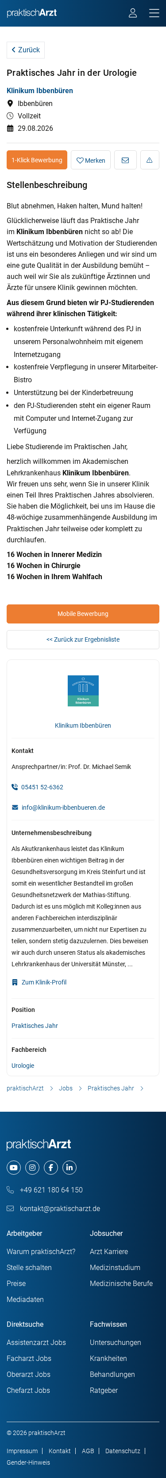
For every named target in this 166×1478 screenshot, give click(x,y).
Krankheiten (108, 1358)
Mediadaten (25, 1299)
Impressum (22, 1450)
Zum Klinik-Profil (43, 982)
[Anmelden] (133, 14)
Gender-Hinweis (28, 1462)
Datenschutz (122, 1450)
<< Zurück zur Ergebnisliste (83, 639)
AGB (88, 1450)
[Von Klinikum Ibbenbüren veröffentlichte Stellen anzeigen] (83, 692)
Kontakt (60, 1450)
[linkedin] (69, 1167)
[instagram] (32, 1167)
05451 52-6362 (41, 787)
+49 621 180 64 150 (50, 1190)
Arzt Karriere (109, 1251)
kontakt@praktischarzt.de (59, 1208)
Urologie (23, 1065)
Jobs (66, 1088)
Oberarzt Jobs (28, 1374)
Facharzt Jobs (29, 1358)
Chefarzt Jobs (28, 1390)
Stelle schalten (29, 1267)
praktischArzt (25, 1088)
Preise (16, 1283)
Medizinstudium (115, 1267)
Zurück (28, 50)
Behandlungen (112, 1374)
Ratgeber (104, 1390)
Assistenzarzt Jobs (36, 1342)
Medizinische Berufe (121, 1283)
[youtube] (14, 1167)
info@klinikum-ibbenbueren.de (63, 807)
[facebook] (51, 1167)
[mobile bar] (154, 13)
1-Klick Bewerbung (37, 160)
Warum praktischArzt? (41, 1251)
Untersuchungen (115, 1342)
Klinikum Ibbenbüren (40, 90)
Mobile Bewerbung (83, 613)
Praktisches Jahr (35, 1025)
